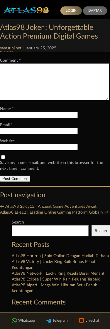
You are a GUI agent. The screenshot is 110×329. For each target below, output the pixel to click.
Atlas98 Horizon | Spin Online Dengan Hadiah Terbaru (60, 256)
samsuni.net (10, 48)
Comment (10, 60)
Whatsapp (26, 321)
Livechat (92, 321)
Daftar (95, 10)
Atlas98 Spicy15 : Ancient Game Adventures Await (48, 207)
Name (7, 109)
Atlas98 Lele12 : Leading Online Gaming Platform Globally (54, 212)
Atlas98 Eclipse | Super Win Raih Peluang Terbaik (56, 279)
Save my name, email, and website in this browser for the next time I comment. (51, 166)
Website (7, 141)
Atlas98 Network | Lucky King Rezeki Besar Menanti (59, 273)
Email (6, 125)
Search (18, 222)
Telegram (60, 321)
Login (71, 10)
